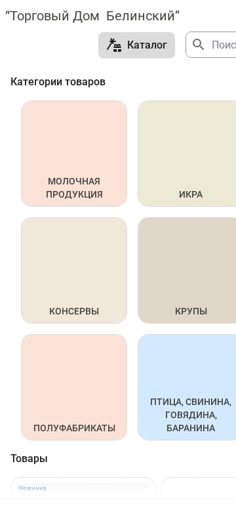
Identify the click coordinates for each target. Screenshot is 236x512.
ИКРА (191, 194)
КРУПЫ (191, 311)
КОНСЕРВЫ (74, 311)
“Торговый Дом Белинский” (92, 16)
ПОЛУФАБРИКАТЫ (74, 428)
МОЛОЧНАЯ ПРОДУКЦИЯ (74, 188)
